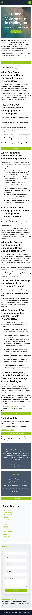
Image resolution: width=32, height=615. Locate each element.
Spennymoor (6, 519)
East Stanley (6, 536)
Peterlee (5, 529)
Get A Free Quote (16, 498)
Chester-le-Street (7, 531)
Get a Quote (15, 32)
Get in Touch (16, 413)
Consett (5, 538)
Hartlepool (5, 526)
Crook (4, 522)
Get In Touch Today (16, 62)
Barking (12, 429)
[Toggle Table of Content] (15, 67)
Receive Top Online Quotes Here (16, 433)
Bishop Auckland (7, 515)
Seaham (5, 533)
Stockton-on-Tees (7, 512)
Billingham (5, 517)
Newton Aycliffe (5, 429)
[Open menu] (29, 2)
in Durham (13, 406)
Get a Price (16, 148)
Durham (5, 524)
